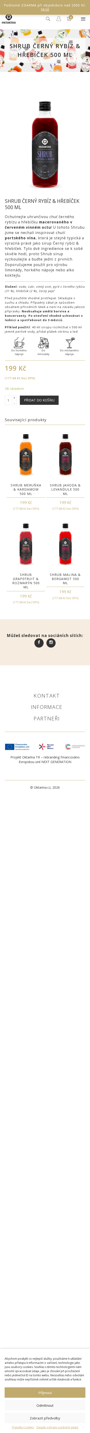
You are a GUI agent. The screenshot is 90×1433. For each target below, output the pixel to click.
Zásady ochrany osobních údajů (57, 1427)
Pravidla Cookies (23, 1427)
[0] (69, 24)
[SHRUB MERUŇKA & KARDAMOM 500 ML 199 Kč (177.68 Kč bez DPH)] (26, 454)
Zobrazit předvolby (45, 1418)
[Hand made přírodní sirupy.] (9, 24)
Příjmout (45, 1392)
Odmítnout (45, 1405)
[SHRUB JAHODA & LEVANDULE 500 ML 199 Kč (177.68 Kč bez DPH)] (65, 454)
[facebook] (39, 642)
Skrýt (45, 9)
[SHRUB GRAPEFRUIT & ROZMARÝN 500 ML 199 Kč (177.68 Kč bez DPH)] (26, 544)
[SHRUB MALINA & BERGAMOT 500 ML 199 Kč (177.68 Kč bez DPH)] (65, 544)
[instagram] (51, 642)
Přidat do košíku (39, 400)
